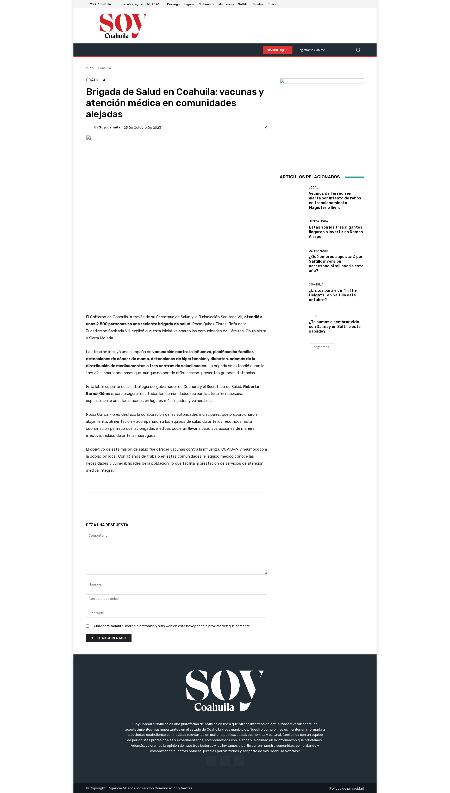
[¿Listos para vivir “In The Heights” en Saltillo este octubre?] (292, 292)
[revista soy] (176, 153)
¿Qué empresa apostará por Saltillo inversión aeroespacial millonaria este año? (336, 263)
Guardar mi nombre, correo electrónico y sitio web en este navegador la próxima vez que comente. (171, 626)
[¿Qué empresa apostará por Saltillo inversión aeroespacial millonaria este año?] (292, 261)
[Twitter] (361, 4)
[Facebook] (348, 4)
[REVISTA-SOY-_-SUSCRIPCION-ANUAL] (322, 120)
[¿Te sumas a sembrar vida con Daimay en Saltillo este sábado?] (292, 324)
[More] (253, 505)
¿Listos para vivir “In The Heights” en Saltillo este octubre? (333, 295)
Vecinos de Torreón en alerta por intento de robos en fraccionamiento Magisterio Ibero (335, 200)
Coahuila (104, 68)
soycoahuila (109, 127)
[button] (358, 50)
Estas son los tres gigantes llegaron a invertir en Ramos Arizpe (336, 232)
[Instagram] (355, 4)
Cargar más (320, 347)
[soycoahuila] (90, 127)
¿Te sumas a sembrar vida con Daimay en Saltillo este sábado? (335, 327)
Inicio (90, 68)
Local (313, 187)
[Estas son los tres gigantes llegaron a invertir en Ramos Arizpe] (292, 229)
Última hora (318, 221)
